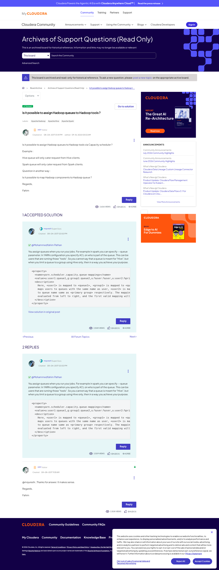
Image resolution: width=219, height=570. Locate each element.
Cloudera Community (38, 24)
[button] (133, 139)
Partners (114, 12)
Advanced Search (30, 63)
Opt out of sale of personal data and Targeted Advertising (133, 562)
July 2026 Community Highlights (158, 153)
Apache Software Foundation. (99, 551)
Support (127, 12)
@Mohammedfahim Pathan (46, 245)
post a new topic (142, 77)
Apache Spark (68, 121)
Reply (129, 199)
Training (102, 12)
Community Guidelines (64, 524)
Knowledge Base (95, 537)
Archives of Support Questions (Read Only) (66, 88)
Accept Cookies (202, 561)
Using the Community (118, 24)
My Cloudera (30, 537)
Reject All (180, 561)
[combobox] (103, 56)
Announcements (74, 24)
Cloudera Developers (163, 24)
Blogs (140, 24)
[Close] (212, 532)
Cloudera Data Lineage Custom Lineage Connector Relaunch (168, 170)
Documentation (70, 537)
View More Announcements (168, 202)
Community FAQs (93, 524)
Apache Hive (53, 121)
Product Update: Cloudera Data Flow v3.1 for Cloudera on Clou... (164, 192)
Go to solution (126, 106)
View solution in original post (44, 311)
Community (87, 12)
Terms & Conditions (58, 547)
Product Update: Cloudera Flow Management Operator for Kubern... (165, 181)
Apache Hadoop (38, 121)
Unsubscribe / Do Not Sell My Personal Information (108, 547)
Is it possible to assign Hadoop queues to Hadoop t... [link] (112, 88)
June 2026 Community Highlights (159, 161)
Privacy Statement (193, 553)
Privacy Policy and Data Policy (78, 547)
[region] (164, 549)
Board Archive (36, 88)
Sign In (191, 24)
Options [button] (29, 95)
